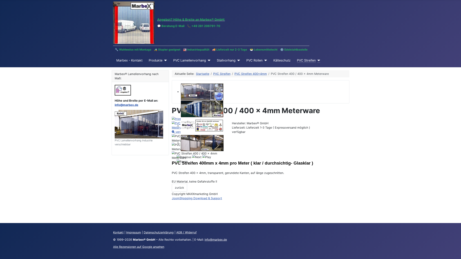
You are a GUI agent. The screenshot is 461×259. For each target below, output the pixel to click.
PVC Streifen (306, 60)
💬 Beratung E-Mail (170, 26)
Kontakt (118, 232)
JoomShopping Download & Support (197, 198)
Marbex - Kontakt (129, 60)
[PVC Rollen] (265, 60)
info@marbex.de (126, 105)
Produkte (155, 60)
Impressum (133, 232)
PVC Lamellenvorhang (189, 60)
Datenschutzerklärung (159, 232)
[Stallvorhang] (238, 60)
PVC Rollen (254, 60)
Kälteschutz (282, 60)
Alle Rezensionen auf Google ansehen (138, 247)
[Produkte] (164, 60)
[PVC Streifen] (318, 60)
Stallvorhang (226, 60)
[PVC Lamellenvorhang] (208, 60)
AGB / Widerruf (186, 232)
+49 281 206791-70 (205, 26)
